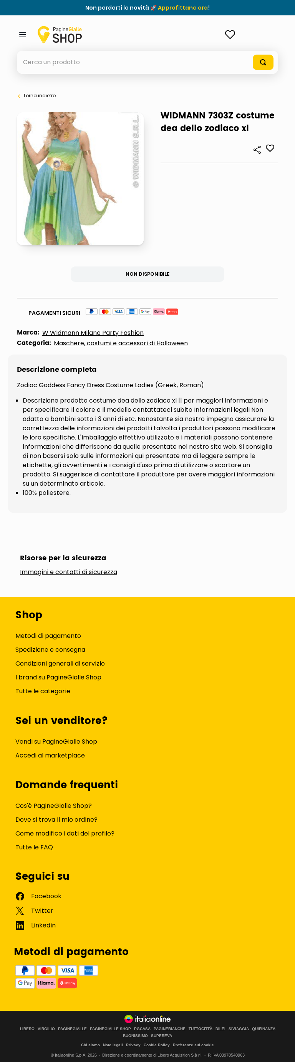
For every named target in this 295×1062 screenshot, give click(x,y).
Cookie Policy (157, 1045)
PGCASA (142, 1029)
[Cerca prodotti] (263, 62)
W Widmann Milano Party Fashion (93, 332)
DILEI (220, 1029)
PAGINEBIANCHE (170, 1029)
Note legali (113, 1045)
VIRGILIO (46, 1029)
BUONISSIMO (135, 1036)
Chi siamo (90, 1045)
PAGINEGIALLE (72, 1029)
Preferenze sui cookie (193, 1045)
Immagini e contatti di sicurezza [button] (68, 572)
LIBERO (27, 1029)
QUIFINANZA (263, 1029)
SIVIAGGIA (239, 1029)
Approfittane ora (183, 8)
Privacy (133, 1045)
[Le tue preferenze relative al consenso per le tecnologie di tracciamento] (281, 1048)
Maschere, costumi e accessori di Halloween (121, 343)
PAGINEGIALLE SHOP (110, 1029)
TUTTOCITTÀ (200, 1029)
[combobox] (147, 62)
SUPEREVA (161, 1036)
